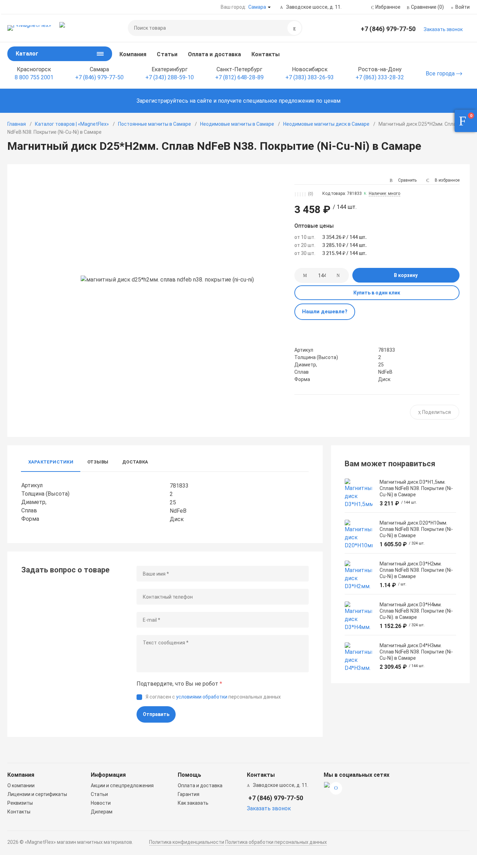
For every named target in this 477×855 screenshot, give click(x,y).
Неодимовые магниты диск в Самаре (326, 124)
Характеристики (50, 462)
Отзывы (97, 462)
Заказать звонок (443, 29)
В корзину (406, 275)
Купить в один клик (376, 292)
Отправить (156, 714)
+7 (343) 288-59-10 (169, 77)
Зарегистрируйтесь (162, 100)
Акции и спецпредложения (122, 785)
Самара (257, 7)
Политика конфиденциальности (186, 842)
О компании (21, 785)
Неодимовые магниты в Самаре (237, 124)
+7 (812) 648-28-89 (239, 77)
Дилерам (101, 811)
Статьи (167, 54)
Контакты (265, 54)
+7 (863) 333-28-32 (379, 77)
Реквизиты (20, 803)
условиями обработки (201, 697)
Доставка (135, 462)
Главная (16, 124)
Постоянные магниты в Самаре (154, 124)
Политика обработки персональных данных (276, 842)
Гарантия (188, 794)
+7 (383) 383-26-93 (309, 77)
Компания (133, 54)
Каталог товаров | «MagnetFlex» (72, 124)
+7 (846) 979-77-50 (388, 28)
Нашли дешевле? (324, 311)
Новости (101, 803)
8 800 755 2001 (34, 77)
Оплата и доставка (214, 54)
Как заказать (193, 803)
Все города (441, 73)
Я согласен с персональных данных (213, 697)
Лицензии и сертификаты (37, 794)
